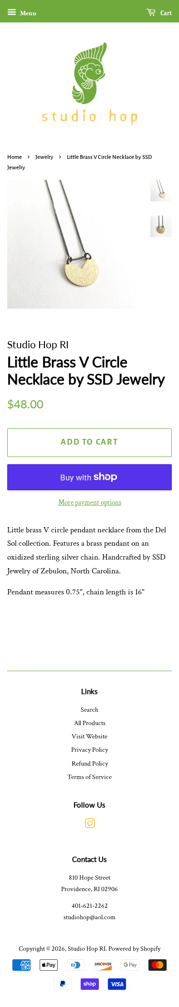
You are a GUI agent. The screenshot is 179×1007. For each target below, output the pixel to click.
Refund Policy (90, 763)
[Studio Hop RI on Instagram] (89, 825)
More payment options (89, 502)
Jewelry (44, 157)
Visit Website (89, 736)
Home (14, 157)
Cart (165, 13)
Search (89, 709)
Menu (27, 13)
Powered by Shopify (134, 948)
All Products (89, 722)
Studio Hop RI (86, 948)
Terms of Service (89, 776)
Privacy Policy (89, 749)
